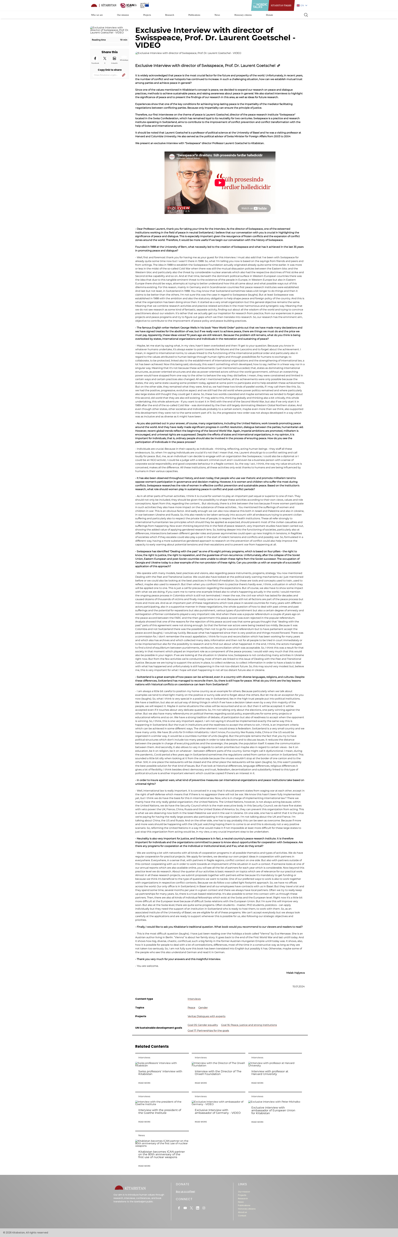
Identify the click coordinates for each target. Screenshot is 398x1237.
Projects (147, 15)
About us (242, 1212)
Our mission (123, 15)
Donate (269, 15)
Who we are (97, 15)
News (217, 15)
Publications (194, 15)
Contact (242, 1215)
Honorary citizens (243, 15)
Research (169, 15)
